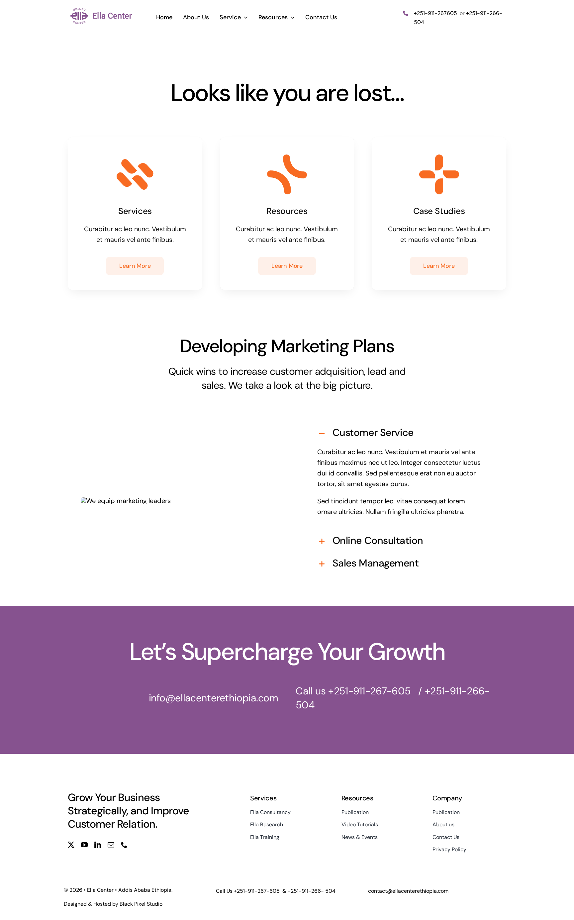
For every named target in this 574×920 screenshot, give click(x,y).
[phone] (124, 845)
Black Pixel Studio (141, 903)
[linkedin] (97, 845)
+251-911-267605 (436, 13)
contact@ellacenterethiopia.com (408, 890)
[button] (401, 433)
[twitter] (71, 845)
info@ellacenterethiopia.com (213, 697)
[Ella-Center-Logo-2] (101, 9)
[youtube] (84, 845)
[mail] (111, 845)
